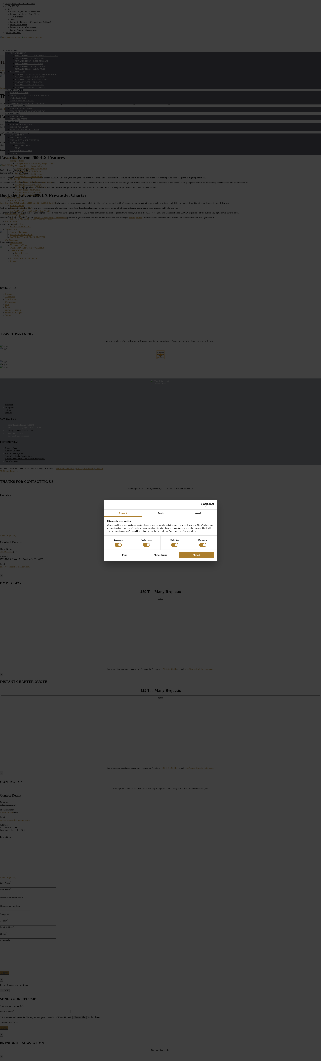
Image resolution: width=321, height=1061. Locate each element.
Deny (124, 555)
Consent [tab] (123, 513)
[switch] (146, 545)
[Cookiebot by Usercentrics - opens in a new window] (203, 505)
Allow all (196, 555)
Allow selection (160, 555)
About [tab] (198, 513)
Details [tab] (160, 513)
